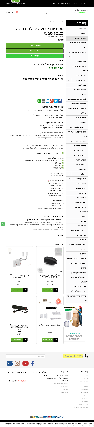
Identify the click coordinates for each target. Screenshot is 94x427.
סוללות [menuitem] (83, 113)
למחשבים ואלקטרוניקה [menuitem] (77, 99)
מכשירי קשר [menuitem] (81, 184)
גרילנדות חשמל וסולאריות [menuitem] (81, 407)
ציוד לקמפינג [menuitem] (81, 179)
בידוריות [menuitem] (82, 193)
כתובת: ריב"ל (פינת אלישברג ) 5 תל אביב (57, 379)
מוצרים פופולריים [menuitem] (64, 3)
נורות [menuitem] (84, 216)
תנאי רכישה (64, 387)
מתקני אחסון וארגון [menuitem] (78, 273)
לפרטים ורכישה (47, 290)
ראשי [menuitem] (86, 375)
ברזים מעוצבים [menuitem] (80, 150)
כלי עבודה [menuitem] (82, 226)
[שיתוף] (56, 290)
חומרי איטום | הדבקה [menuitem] (77, 244)
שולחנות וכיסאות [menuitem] (79, 287)
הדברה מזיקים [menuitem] (80, 165)
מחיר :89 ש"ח (56, 68)
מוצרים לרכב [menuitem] (81, 75)
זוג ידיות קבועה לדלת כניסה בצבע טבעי (40, 31)
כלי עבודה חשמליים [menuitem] (78, 230)
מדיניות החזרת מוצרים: (53, 216)
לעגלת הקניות (10, 12)
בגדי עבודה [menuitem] (81, 235)
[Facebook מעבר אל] (32, 365)
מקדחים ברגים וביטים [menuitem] (77, 263)
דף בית (61, 21)
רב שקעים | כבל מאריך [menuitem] (77, 127)
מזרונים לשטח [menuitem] (80, 188)
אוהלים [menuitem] (83, 174)
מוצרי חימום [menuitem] (81, 118)
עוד (54, 3)
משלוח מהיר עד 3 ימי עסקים (15, 3)
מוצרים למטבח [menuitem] (80, 90)
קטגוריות (82, 23)
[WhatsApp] (39, 100)
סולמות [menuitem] (83, 240)
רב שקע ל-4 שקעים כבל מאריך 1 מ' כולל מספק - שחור (19, 327)
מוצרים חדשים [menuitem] (80, 38)
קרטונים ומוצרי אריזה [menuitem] (77, 52)
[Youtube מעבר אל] (25, 365)
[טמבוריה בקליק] (81, 11)
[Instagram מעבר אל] (17, 365)
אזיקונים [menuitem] (83, 254)
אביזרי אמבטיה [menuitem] (80, 155)
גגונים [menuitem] (84, 94)
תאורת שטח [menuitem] (81, 198)
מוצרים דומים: (57, 244)
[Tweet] (56, 100)
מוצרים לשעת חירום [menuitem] (78, 43)
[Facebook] (60, 100)
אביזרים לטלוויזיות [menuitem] (79, 104)
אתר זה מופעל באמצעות (47, 421)
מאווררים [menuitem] (82, 122)
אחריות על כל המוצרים (17, 372)
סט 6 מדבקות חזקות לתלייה (50, 325)
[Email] (43, 100)
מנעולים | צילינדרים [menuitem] (78, 141)
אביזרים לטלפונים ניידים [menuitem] (76, 108)
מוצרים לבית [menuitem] (81, 80)
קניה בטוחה (74, 333)
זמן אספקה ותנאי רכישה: (53, 107)
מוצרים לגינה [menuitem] (81, 160)
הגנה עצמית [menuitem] (81, 169)
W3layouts (22, 381)
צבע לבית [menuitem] (82, 85)
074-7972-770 (58, 384)
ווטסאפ (33, 56)
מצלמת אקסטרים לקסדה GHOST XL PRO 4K (50, 276)
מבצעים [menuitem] (83, 33)
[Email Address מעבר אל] (10, 365)
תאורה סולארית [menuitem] (80, 202)
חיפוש (46, 13)
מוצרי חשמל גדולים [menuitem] (78, 291)
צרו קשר (64, 372)
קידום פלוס (43, 421)
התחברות (16, 1)
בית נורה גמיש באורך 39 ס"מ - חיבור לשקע (19, 276)
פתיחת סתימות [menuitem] (80, 146)
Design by (17, 381)
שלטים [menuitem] (83, 268)
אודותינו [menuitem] (82, 3)
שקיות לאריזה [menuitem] (80, 61)
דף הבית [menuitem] (82, 29)
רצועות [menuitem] (83, 249)
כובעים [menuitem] (83, 221)
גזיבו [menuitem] (84, 47)
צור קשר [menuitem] (74, 3)
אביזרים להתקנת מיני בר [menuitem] (76, 258)
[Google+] (52, 100)
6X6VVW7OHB (53, 37)
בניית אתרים (37, 421)
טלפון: (65, 384)
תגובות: (60, 235)
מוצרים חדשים (53, 21)
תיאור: (61, 60)
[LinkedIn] (47, 100)
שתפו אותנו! (64, 393)
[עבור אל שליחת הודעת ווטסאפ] (3, 224)
